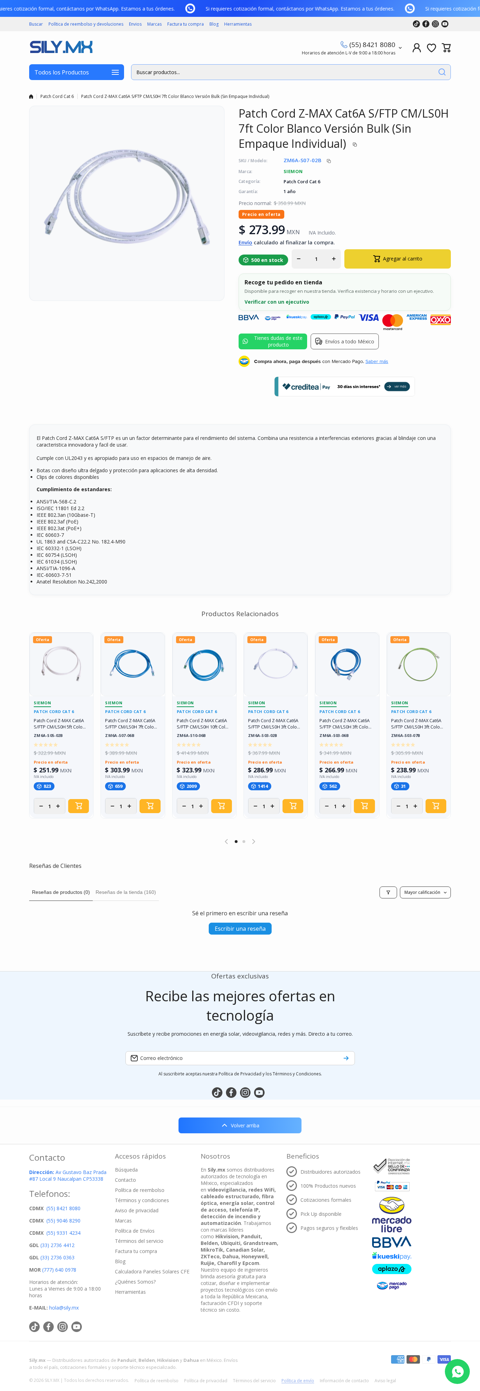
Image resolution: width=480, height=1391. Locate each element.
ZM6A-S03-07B (405, 735)
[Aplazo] (391, 1269)
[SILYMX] (60, 47)
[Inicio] (31, 96)
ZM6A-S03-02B (262, 735)
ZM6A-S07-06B (119, 735)
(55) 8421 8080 (372, 44)
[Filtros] (388, 892)
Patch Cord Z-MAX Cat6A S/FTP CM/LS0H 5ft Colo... (60, 724)
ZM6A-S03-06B (334, 735)
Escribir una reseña (240, 928)
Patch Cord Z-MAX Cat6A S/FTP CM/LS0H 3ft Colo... (274, 724)
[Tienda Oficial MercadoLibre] (391, 1214)
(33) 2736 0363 (57, 1257)
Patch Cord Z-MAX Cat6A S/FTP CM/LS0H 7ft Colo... (131, 724)
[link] (195, 8)
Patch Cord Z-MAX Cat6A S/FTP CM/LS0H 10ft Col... (202, 724)
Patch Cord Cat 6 (57, 96)
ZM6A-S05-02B (48, 735)
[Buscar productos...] (442, 72)
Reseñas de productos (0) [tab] (61, 892)
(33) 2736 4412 (57, 1245)
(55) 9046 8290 (63, 1220)
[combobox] (291, 72)
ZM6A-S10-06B (191, 735)
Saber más (376, 361)
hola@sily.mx (63, 1307)
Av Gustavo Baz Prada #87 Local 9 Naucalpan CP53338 (67, 1175)
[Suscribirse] (346, 1058)
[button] (446, 47)
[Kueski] (391, 1256)
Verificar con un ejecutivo (277, 301)
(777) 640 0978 (59, 1269)
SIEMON (293, 171)
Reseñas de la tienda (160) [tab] (126, 892)
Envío (245, 242)
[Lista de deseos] (431, 47)
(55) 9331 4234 (63, 1233)
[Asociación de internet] (391, 1166)
